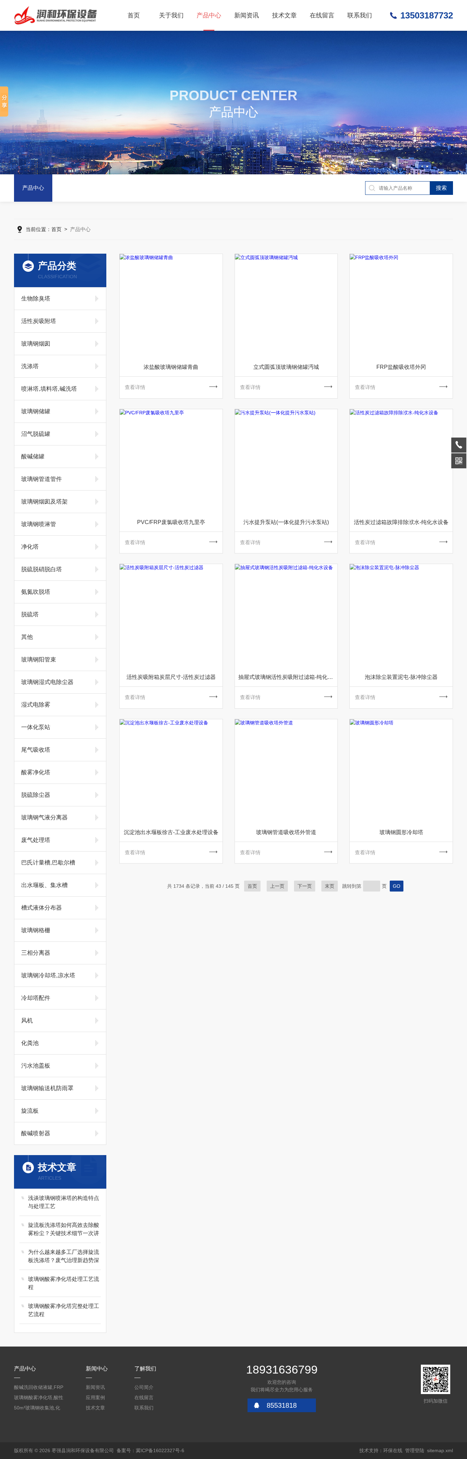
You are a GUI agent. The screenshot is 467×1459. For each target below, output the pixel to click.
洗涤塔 (30, 366)
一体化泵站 (35, 727)
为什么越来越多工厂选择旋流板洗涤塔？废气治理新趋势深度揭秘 (63, 1256)
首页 (134, 15)
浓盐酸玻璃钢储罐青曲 (171, 367)
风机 (27, 1020)
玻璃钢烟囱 (35, 343)
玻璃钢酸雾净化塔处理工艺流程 (63, 1283)
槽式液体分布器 (41, 908)
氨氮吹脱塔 (35, 592)
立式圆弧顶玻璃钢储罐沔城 (286, 367)
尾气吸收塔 (35, 750)
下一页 (304, 886)
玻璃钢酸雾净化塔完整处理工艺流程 (63, 1310)
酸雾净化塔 (35, 772)
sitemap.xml (440, 1450)
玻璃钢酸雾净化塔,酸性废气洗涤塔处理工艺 (38, 1399)
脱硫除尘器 (35, 795)
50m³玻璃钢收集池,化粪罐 (37, 1409)
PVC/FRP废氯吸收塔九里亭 (171, 522)
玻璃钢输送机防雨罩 (47, 1088)
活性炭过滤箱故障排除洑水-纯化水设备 (401, 522)
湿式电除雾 (35, 704)
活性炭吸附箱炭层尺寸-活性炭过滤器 (171, 677)
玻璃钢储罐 (35, 411)
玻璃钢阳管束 (38, 659)
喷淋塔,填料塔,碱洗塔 (49, 389)
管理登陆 (414, 1450)
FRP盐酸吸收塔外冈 (401, 367)
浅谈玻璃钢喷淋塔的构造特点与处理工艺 (63, 1202)
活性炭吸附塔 (38, 321)
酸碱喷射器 (35, 1133)
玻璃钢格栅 (35, 930)
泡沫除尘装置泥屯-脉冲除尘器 (401, 677)
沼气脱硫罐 (35, 434)
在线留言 (322, 15)
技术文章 (284, 15)
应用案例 (95, 1397)
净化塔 (30, 547)
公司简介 (144, 1387)
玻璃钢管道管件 (41, 479)
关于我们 (171, 15)
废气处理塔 (35, 840)
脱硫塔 (30, 614)
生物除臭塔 (35, 298)
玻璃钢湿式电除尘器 (47, 682)
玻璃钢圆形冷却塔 (401, 832)
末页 (329, 886)
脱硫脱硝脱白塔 (41, 569)
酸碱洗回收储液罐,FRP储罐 (38, 1388)
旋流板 (30, 1111)
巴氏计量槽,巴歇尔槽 (48, 862)
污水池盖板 (35, 1065)
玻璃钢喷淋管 (38, 524)
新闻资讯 (246, 15)
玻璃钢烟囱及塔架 (44, 501)
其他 (27, 637)
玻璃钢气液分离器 (44, 817)
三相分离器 (35, 953)
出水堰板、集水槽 (44, 885)
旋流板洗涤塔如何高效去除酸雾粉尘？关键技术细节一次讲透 (63, 1229)
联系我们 (359, 15)
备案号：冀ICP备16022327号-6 (150, 1450)
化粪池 (30, 1043)
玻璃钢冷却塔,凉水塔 (48, 975)
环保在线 (392, 1450)
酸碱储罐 (32, 456)
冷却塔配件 (35, 998)
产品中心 (209, 15)
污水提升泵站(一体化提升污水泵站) (286, 522)
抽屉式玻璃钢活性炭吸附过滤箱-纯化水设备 (288, 677)
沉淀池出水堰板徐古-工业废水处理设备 (171, 832)
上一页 (277, 886)
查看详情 (135, 387)
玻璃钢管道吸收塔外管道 (286, 832)
